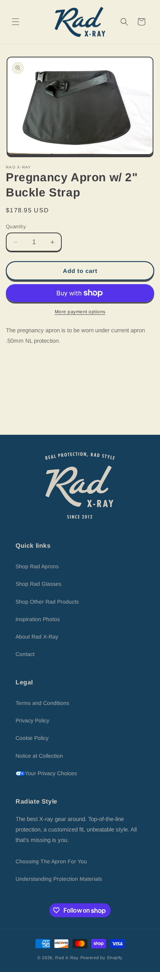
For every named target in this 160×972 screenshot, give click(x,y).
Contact (25, 654)
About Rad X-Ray (37, 637)
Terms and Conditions (42, 703)
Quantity (16, 226)
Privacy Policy (32, 720)
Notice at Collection (39, 756)
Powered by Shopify (101, 957)
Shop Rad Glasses (38, 584)
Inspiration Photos (38, 619)
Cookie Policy (32, 738)
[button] (15, 21)
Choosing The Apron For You (51, 861)
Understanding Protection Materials (59, 879)
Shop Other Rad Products (47, 602)
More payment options (80, 311)
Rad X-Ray (66, 957)
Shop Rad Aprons (37, 566)
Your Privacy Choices (51, 773)
